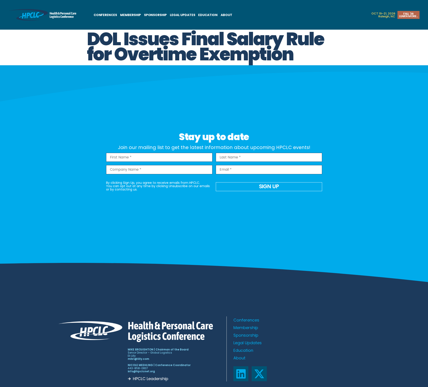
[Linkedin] (240, 373)
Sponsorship (155, 15)
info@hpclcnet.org (141, 371)
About (226, 15)
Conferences (105, 15)
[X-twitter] (259, 373)
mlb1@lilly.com (138, 359)
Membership (130, 15)
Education (208, 15)
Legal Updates (182, 15)
